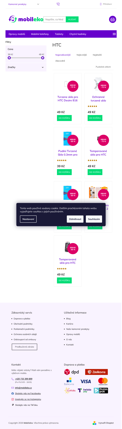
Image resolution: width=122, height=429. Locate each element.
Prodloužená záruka (24, 346)
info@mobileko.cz (23, 387)
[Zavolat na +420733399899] (61, 4)
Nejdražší (97, 54)
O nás (69, 339)
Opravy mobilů (73, 334)
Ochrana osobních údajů (25, 334)
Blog (68, 318)
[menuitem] (17, 34)
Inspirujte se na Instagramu (28, 399)
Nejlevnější (82, 54)
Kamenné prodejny (17, 4)
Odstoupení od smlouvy (25, 339)
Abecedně (60, 60)
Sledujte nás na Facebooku (28, 393)
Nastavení (28, 219)
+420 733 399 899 (23, 378)
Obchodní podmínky (23, 323)
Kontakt (70, 344)
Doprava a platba (22, 318)
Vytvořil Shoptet (106, 422)
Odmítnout (75, 219)
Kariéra (69, 323)
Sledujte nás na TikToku (26, 405)
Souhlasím (94, 219)
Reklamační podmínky (24, 329)
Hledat (72, 19)
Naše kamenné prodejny (77, 329)
